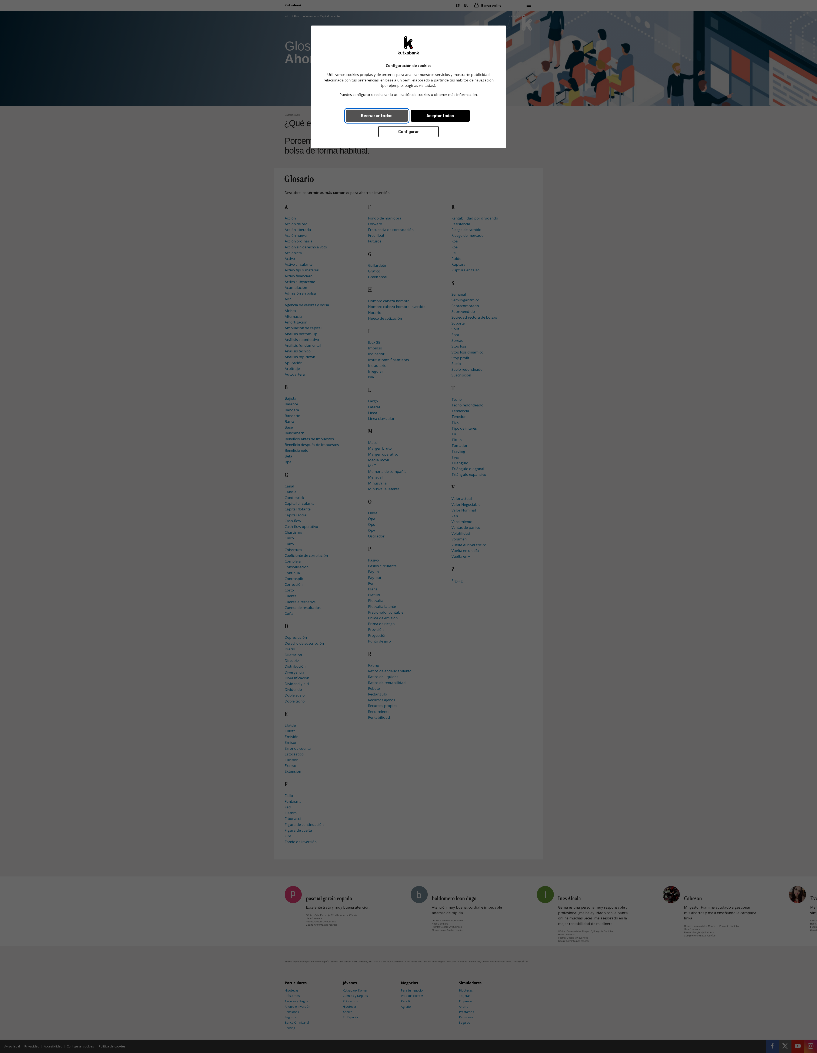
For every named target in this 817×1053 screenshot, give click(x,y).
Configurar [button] (408, 131)
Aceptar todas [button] (440, 115)
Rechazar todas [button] (377, 115)
